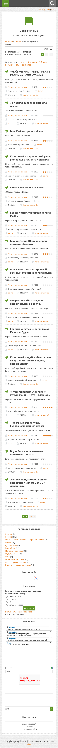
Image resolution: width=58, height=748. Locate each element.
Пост (7, 556)
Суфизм (8, 534)
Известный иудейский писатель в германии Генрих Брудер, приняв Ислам (30, 360)
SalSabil (41, 91)
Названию (32, 62)
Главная (9, 41)
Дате (23, 62)
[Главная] (29, 24)
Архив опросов (25, 611)
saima (10, 123)
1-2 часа (12, 599)
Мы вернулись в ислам (18, 87)
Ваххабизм (10, 548)
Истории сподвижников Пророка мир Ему (24, 539)
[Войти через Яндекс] (31, 578)
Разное (8, 537)
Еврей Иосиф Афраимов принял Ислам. (30, 214)
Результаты (10, 611)
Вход (53, 9)
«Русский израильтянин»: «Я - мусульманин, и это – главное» (30, 393)
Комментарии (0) (30, 95)
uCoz (29, 744)
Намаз (8, 542)
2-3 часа (12, 602)
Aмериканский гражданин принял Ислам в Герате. (27, 302)
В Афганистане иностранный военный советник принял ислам (31, 271)
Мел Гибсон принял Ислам (27, 131)
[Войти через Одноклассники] (41, 578)
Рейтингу (43, 62)
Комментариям (12, 65)
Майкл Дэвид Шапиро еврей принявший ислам (28, 242)
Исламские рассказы (14, 559)
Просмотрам (26, 65)
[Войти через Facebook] (27, 578)
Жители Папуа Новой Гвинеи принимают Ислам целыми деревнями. (28, 483)
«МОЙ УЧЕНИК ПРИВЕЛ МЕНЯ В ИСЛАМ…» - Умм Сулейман (30, 73)
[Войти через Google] (36, 578)
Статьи (18, 41)
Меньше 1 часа (15, 596)
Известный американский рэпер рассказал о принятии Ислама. (30, 158)
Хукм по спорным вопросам (18, 565)
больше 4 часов (15, 605)
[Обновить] (52, 667)
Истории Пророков (14, 551)
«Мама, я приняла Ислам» (27, 187)
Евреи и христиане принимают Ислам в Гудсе (29, 330)
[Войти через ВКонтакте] (22, 578)
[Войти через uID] (17, 578)
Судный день (11, 545)
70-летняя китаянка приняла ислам (28, 104)
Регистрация (44, 9)
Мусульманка (11, 553)
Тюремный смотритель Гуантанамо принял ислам (27, 424)
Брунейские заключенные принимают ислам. (26, 453)
